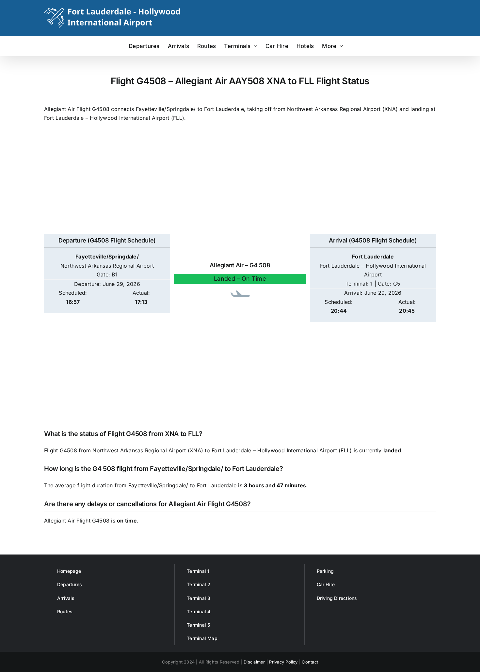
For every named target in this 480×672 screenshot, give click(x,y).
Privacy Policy (283, 661)
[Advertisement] (240, 181)
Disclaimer (254, 661)
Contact (310, 661)
